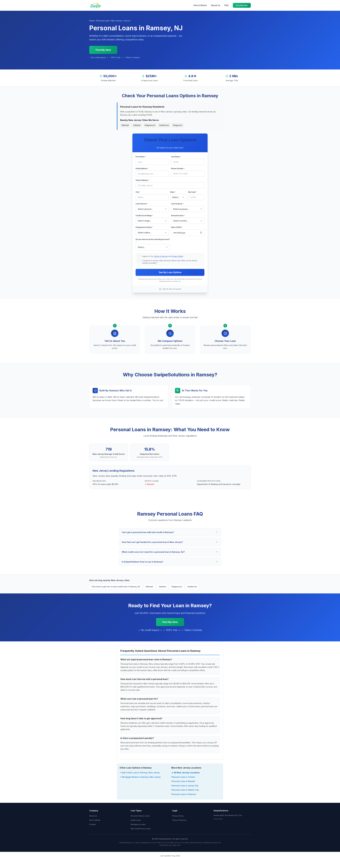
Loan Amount (142, 204)
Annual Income (178, 215)
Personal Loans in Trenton (183, 777)
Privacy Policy (177, 256)
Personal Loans (103, 21)
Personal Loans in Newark (183, 781)
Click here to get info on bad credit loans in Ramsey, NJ (116, 586)
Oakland (137, 125)
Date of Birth (177, 227)
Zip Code (192, 192)
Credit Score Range (144, 215)
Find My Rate (242, 5)
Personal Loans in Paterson (183, 794)
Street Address (142, 180)
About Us (215, 5)
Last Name (176, 157)
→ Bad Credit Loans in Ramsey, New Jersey (140, 772)
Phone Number (178, 168)
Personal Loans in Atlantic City (185, 790)
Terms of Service (161, 256)
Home (91, 21)
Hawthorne (164, 125)
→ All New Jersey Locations (185, 772)
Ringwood (177, 125)
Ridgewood (150, 125)
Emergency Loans (138, 824)
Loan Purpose (177, 204)
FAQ (226, 5)
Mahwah (125, 125)
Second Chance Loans (140, 816)
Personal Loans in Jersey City (184, 785)
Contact (92, 824)
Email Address (142, 168)
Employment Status (144, 227)
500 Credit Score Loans (140, 829)
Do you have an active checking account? (153, 240)
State (173, 192)
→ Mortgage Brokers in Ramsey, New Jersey (140, 777)
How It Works (200, 5)
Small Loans (136, 820)
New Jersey (116, 21)
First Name (141, 157)
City (138, 192)
